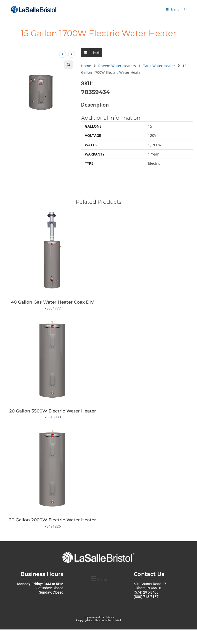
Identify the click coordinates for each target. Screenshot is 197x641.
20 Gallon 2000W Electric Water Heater (52, 519)
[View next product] (71, 54)
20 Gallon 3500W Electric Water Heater (52, 410)
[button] (68, 64)
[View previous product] (62, 54)
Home (86, 65)
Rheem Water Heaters (117, 65)
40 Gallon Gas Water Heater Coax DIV (52, 302)
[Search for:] (183, 9)
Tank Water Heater (159, 65)
